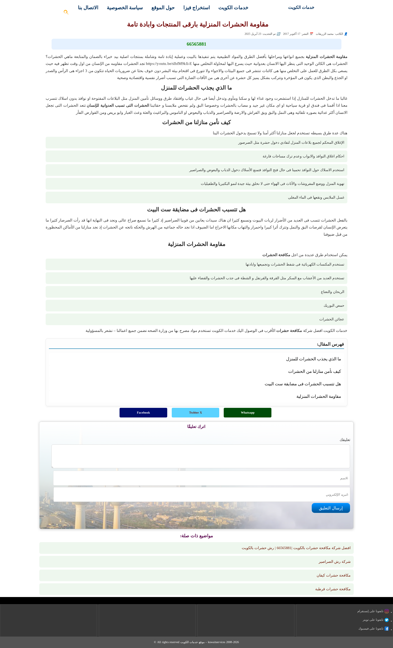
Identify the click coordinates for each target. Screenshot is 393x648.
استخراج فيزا (196, 7)
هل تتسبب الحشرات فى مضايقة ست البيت (303, 383)
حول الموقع (163, 7)
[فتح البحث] (66, 13)
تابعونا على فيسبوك (370, 628)
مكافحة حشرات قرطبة (333, 589)
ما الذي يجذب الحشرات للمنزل (313, 358)
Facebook (143, 412)
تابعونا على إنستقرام (370, 611)
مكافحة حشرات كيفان (334, 575)
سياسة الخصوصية (125, 7)
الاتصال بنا (88, 7)
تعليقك (345, 440)
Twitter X (195, 412)
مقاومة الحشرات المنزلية (318, 396)
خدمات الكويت (301, 7)
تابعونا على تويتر (373, 619)
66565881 (196, 44)
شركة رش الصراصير (335, 562)
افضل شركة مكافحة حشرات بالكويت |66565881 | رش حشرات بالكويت (296, 548)
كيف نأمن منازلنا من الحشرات (314, 371)
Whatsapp (247, 412)
